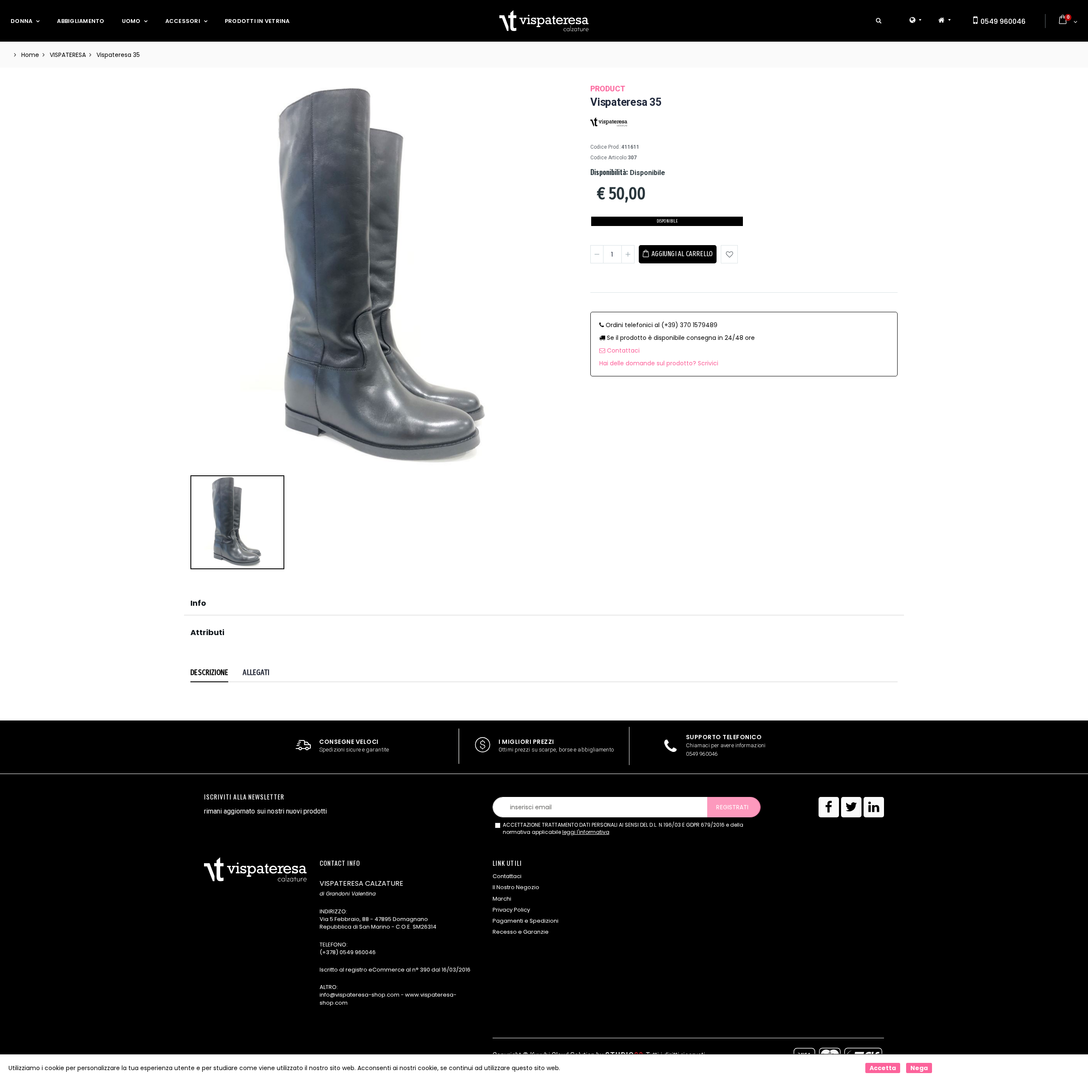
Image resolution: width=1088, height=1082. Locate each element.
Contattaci (622, 350)
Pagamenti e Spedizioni (525, 921)
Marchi (502, 899)
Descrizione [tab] (209, 672)
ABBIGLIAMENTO (80, 21)
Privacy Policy (511, 910)
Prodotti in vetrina (257, 21)
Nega (919, 1068)
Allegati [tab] (256, 672)
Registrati (732, 807)
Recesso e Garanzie (521, 932)
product (607, 88)
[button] (878, 21)
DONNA (21, 21)
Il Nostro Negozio (516, 887)
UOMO (131, 21)
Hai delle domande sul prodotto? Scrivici (658, 363)
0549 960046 (1002, 21)
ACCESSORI (182, 21)
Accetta (883, 1068)
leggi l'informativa (585, 832)
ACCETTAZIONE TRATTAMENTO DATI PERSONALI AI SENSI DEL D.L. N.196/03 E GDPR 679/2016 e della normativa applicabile (623, 829)
